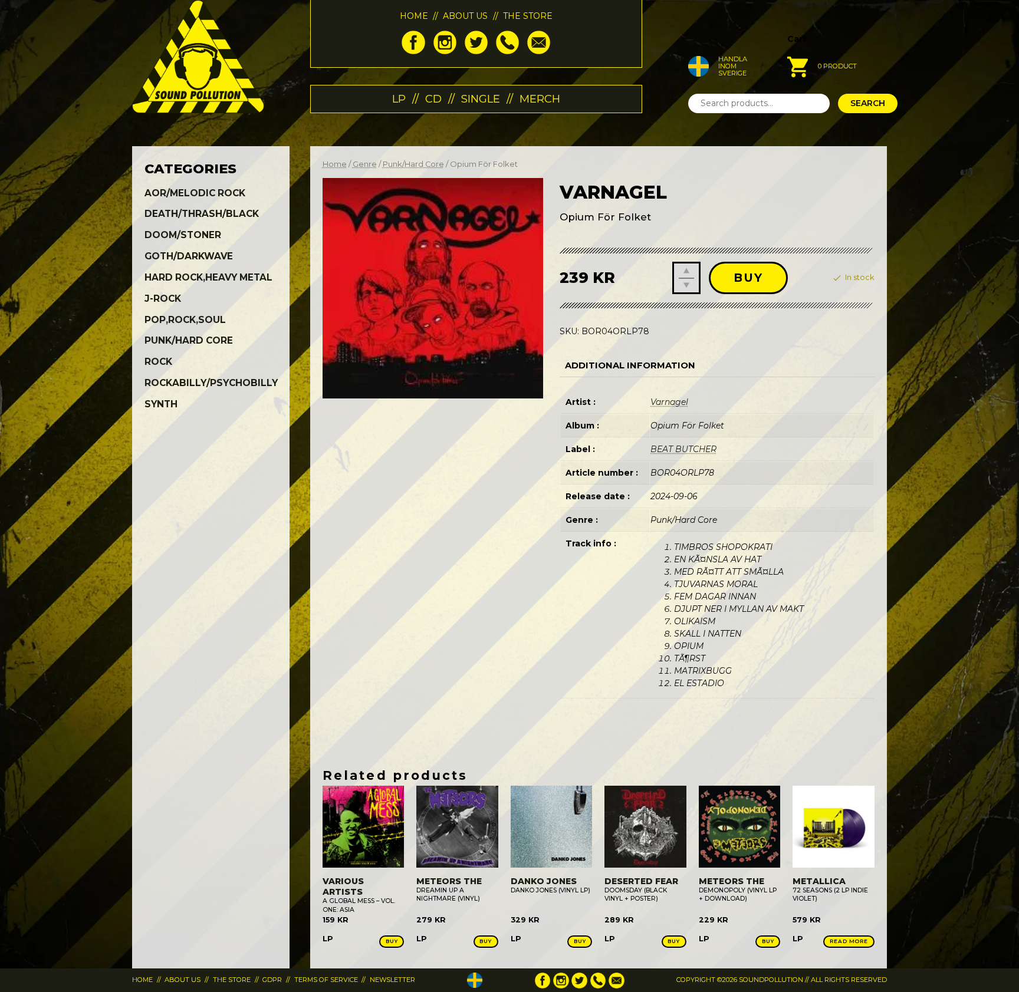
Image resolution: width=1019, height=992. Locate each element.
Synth (160, 404)
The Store (528, 16)
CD (433, 99)
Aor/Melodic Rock (194, 193)
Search (867, 103)
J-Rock (162, 298)
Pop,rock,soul (185, 319)
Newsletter (392, 979)
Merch (540, 99)
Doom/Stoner (182, 234)
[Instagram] (444, 51)
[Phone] (507, 51)
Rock (158, 361)
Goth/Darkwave (188, 256)
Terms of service (326, 979)
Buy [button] (392, 941)
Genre (365, 164)
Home (414, 16)
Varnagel (669, 402)
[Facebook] (413, 51)
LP (399, 99)
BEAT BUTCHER (683, 449)
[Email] (538, 51)
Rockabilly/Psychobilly (211, 382)
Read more (849, 941)
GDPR (272, 979)
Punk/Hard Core (413, 164)
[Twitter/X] (476, 51)
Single (480, 99)
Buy (748, 278)
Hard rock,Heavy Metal (208, 277)
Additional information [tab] (630, 365)
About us (465, 16)
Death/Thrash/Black (201, 213)
